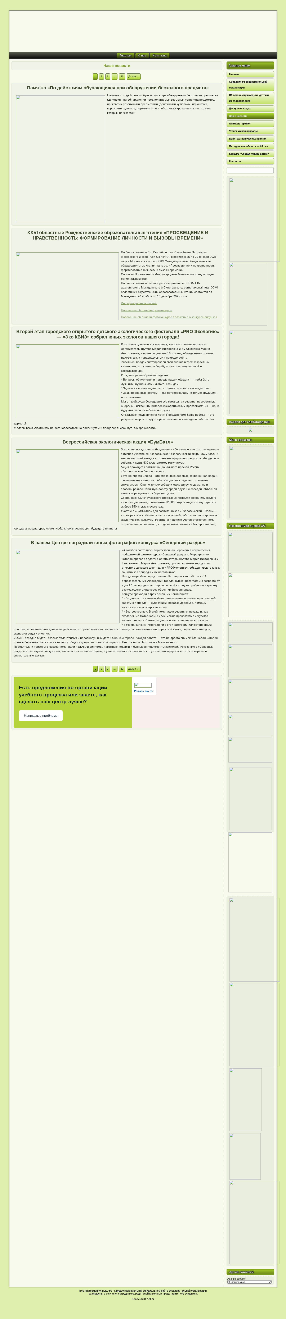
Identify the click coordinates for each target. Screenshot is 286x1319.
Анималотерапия (239, 123)
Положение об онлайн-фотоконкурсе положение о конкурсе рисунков (169, 317)
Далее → (133, 76)
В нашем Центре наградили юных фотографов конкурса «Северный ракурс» (118, 542)
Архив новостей (236, 1278)
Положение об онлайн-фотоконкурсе (146, 310)
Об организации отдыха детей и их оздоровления (249, 98)
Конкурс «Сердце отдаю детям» (249, 153)
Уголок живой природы (243, 131)
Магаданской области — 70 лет (248, 146)
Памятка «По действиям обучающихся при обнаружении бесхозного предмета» (118, 87)
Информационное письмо (139, 303)
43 (122, 76)
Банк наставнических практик (247, 138)
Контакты (160, 55)
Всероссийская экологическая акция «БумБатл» (118, 442)
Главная (125, 55)
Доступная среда (240, 108)
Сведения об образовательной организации (248, 84)
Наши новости (238, 116)
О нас (142, 55)
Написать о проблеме (41, 715)
